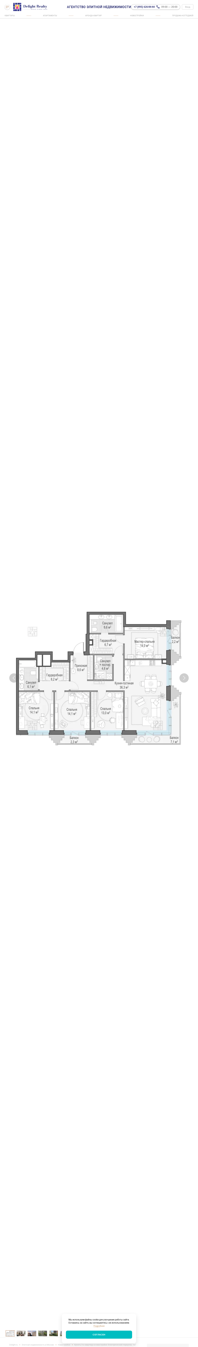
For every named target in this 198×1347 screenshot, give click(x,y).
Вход (187, 7)
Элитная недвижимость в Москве (38, 1345)
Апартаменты (50, 16)
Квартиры (10, 16)
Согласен (99, 1334)
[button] (14, 678)
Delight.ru (13, 1345)
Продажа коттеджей (182, 16)
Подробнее (99, 1326)
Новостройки (137, 16)
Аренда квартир (93, 16)
